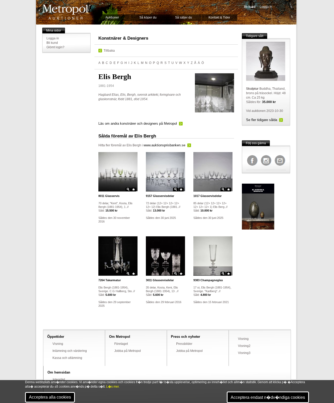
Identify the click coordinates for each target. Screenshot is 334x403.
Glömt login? (55, 47)
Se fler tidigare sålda (261, 120)
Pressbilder (184, 344)
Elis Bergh (134, 145)
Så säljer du (183, 17)
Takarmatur (109, 280)
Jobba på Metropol (127, 351)
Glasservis (109, 195)
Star (133, 189)
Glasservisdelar (160, 195)
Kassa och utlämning (67, 358)
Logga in (266, 7)
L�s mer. (113, 386)
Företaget (121, 344)
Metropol (66, 12)
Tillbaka (109, 50)
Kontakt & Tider (219, 17)
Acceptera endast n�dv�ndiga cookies (268, 397)
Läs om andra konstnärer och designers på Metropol (137, 123)
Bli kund (249, 7)
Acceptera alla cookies (50, 397)
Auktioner (112, 17)
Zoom (128, 189)
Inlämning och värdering (69, 351)
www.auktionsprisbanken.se (164, 145)
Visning (57, 344)
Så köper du (148, 17)
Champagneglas (208, 280)
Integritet (59, 379)
